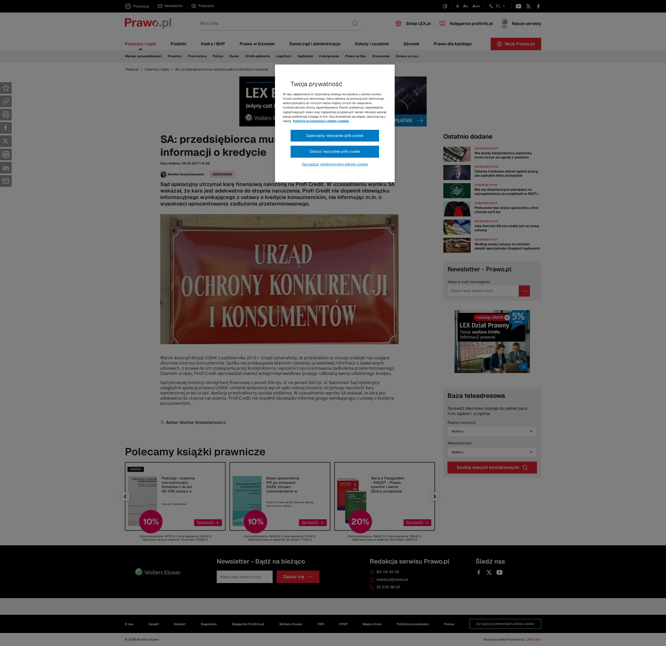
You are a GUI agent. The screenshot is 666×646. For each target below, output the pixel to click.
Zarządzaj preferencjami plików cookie (335, 164)
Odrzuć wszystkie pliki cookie (335, 151)
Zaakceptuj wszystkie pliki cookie (334, 135)
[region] (335, 123)
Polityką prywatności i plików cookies (321, 121)
